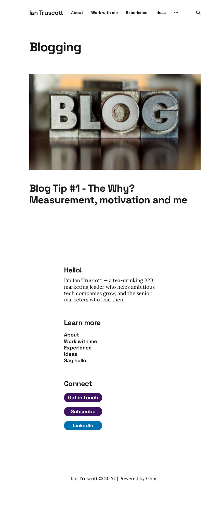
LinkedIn (83, 425)
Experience (136, 12)
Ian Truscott (46, 13)
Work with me (104, 12)
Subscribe (83, 411)
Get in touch (83, 397)
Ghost (152, 478)
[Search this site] (198, 13)
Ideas (160, 12)
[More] (176, 13)
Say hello (75, 360)
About (77, 12)
